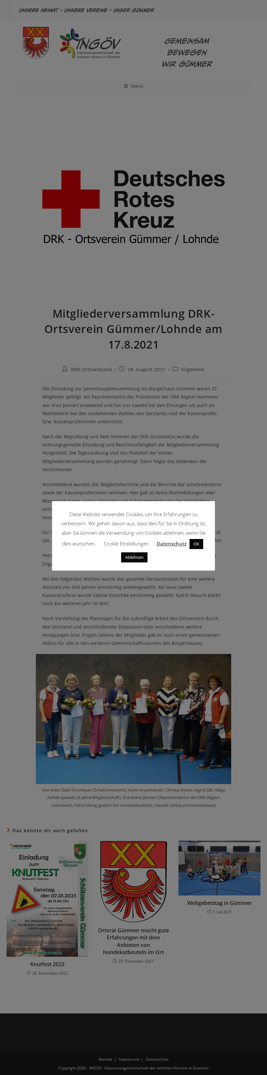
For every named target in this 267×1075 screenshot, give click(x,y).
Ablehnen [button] (134, 557)
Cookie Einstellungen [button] (126, 543)
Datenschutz (172, 543)
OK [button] (196, 544)
